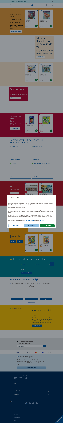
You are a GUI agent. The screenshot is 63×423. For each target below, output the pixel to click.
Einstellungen (16, 225)
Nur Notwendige (31, 225)
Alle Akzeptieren (47, 225)
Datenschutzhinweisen (29, 220)
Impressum (41, 220)
